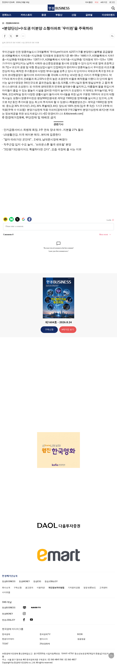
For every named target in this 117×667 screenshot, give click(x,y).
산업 (74, 15)
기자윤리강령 (74, 587)
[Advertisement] (58, 384)
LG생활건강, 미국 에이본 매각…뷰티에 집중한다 (32, 134)
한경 (8, 581)
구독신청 (49, 329)
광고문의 (29, 587)
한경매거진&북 (8, 2)
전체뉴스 (6, 15)
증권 (44, 15)
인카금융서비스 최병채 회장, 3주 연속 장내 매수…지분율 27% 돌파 (43, 129)
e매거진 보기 (68, 329)
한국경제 (6, 634)
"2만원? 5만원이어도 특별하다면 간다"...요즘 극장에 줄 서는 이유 (42, 149)
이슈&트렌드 (108, 15)
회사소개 (6, 587)
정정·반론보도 (89, 587)
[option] (58, 450)
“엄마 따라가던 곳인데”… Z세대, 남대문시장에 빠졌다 (35, 139)
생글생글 (81, 639)
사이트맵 (6, 592)
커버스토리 (26, 15)
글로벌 (89, 15)
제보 (96, 2)
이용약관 (41, 587)
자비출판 (89, 2)
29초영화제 (45, 644)
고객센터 (103, 587)
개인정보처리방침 (56, 587)
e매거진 (104, 2)
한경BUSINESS (12, 23)
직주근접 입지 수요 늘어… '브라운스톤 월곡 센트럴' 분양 (37, 144)
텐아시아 (44, 639)
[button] (112, 2)
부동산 (59, 15)
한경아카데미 (8, 639)
